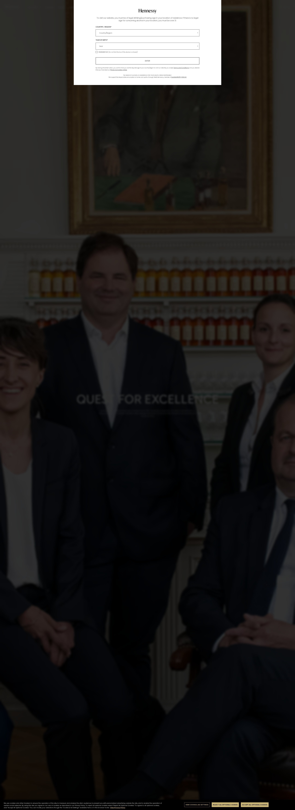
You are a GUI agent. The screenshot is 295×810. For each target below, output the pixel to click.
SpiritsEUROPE (176, 77)
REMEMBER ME (103, 52)
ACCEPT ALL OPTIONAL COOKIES (254, 805)
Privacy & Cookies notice (118, 70)
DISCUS (183, 77)
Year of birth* (102, 40)
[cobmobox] (147, 32)
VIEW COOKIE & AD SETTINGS (197, 805)
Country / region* (104, 27)
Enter (147, 61)
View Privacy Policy (117, 808)
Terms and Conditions (181, 68)
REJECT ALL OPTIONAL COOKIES (225, 805)
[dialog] (147, 405)
